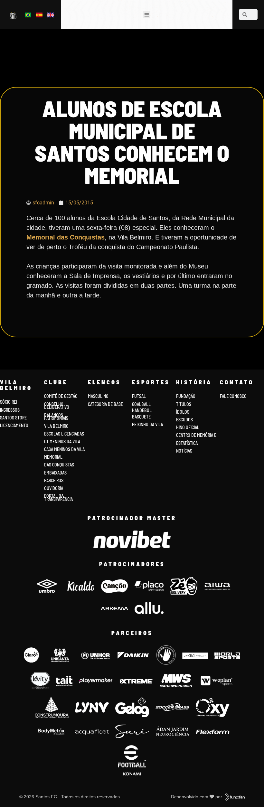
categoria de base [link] (106, 404)
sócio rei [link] (8, 402)
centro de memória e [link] (196, 435)
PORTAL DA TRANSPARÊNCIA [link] (58, 497)
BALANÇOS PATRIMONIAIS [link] (56, 416)
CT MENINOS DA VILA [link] (62, 441)
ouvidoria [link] (53, 488)
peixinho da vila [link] (147, 424)
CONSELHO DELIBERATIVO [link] (56, 405)
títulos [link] (183, 404)
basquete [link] (141, 416)
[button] (146, 14)
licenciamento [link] (14, 425)
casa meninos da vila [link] (64, 449)
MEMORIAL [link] (53, 457)
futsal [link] (139, 396)
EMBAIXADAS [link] (55, 472)
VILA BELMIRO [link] (56, 426)
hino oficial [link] (187, 427)
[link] (14, 15)
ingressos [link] (10, 410)
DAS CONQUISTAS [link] (59, 464)
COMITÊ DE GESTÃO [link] (61, 396)
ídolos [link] (182, 412)
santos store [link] (13, 417)
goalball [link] (141, 404)
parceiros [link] (53, 480)
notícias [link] (184, 451)
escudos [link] (184, 419)
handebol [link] (142, 410)
